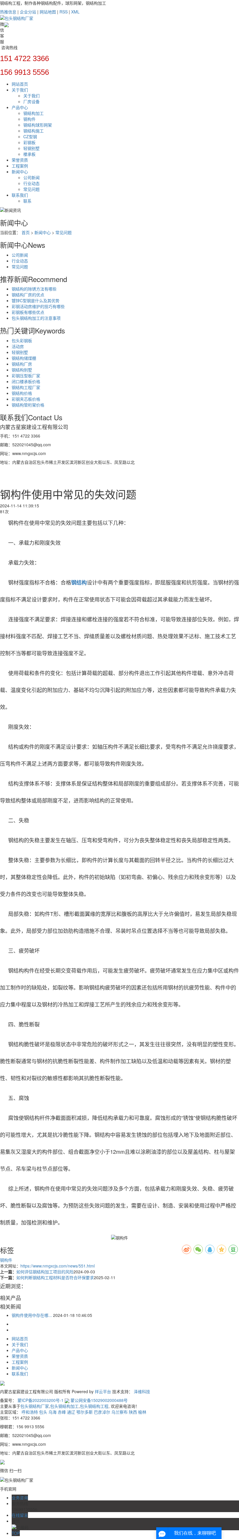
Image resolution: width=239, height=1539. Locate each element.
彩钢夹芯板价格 (26, 399)
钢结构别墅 (22, 370)
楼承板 (29, 154)
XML (75, 12)
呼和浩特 (30, 1412)
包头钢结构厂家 (34, 1406)
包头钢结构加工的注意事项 (36, 318)
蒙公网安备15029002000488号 (98, 1400)
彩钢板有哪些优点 (28, 312)
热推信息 (8, 12)
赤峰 (62, 1412)
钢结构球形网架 (37, 125)
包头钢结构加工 (64, 1406)
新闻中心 (20, 171)
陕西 (133, 1412)
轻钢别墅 (31, 148)
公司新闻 (31, 177)
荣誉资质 (20, 160)
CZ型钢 (30, 136)
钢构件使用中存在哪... (32, 1315)
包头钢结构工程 (94, 1406)
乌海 (52, 1412)
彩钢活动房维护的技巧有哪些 (38, 306)
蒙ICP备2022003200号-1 (40, 1400)
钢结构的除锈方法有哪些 (34, 289)
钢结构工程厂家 (26, 387)
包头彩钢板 (22, 340)
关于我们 (20, 90)
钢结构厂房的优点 (28, 295)
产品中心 (20, 107)
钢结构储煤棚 (24, 358)
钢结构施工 (33, 131)
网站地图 (48, 12)
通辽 (71, 1412)
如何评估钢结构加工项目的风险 (44, 1272)
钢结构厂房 (22, 364)
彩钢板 (29, 142)
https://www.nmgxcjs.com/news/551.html (57, 1266)
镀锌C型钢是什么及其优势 (35, 300)
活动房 (18, 346)
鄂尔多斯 (84, 1412)
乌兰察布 (119, 1412)
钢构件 (29, 119)
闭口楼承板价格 (26, 381)
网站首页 (20, 84)
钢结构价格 (22, 393)
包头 (43, 1412)
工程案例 (20, 166)
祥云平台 (103, 1391)
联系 (27, 201)
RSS (63, 12)
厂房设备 (31, 101)
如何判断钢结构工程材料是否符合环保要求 (55, 1277)
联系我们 (20, 195)
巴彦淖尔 (102, 1412)
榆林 (142, 1412)
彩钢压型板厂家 (26, 375)
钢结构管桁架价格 (28, 405)
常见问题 (31, 189)
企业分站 (28, 12)
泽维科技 (142, 1391)
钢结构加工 (33, 113)
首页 (26, 232)
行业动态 (31, 183)
